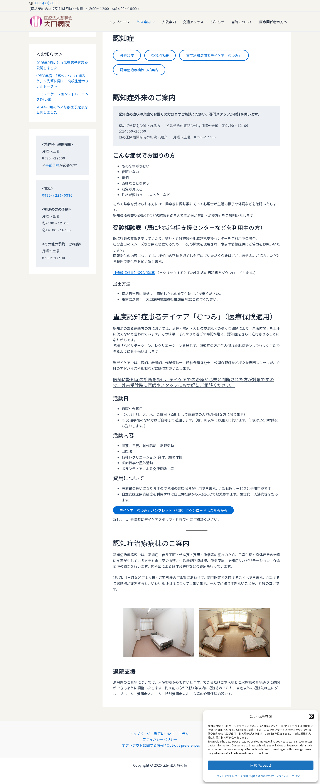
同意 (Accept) (260, 765)
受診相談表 (160, 55)
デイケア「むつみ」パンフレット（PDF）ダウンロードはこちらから (173, 510)
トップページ (119, 21)
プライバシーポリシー (289, 775)
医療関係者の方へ (273, 21)
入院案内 (169, 21)
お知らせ (217, 21)
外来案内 (144, 21)
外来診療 (127, 55)
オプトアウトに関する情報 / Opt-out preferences (245, 775)
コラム (183, 733)
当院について (241, 21)
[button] (311, 716)
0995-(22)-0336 (46, 2)
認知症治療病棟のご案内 (139, 69)
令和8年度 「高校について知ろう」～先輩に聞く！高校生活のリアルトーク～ (62, 81)
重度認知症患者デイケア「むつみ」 (214, 55)
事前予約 (52, 165)
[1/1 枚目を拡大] (188, 613)
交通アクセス (193, 21)
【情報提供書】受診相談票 (134, 272)
